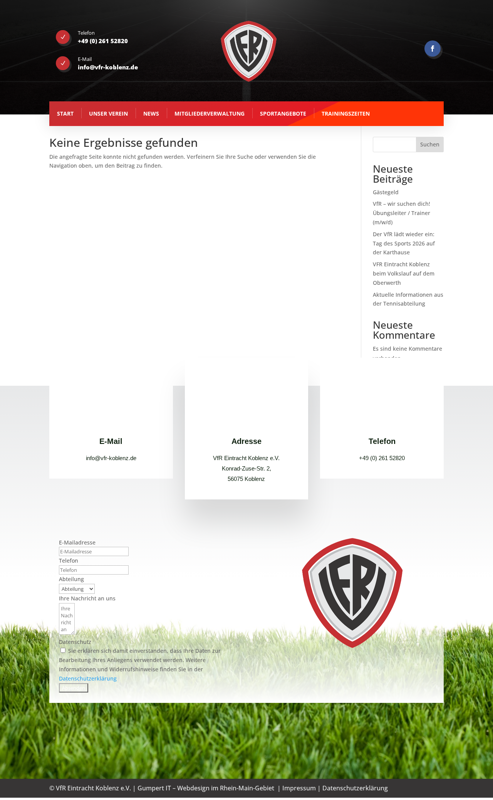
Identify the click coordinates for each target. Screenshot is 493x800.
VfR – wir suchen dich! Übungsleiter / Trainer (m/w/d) (401, 213)
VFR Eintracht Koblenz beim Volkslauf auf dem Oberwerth (403, 273)
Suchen (429, 144)
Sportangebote (283, 113)
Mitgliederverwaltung (209, 113)
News (151, 113)
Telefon (68, 560)
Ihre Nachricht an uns (87, 598)
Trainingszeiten (346, 113)
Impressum (299, 788)
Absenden (73, 687)
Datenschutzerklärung (88, 678)
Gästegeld (386, 192)
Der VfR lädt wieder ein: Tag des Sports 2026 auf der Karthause (404, 243)
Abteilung (71, 579)
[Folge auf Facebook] (432, 48)
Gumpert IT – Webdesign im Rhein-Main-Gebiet (206, 788)
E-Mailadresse (77, 542)
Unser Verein (108, 113)
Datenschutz (75, 641)
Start (65, 113)
